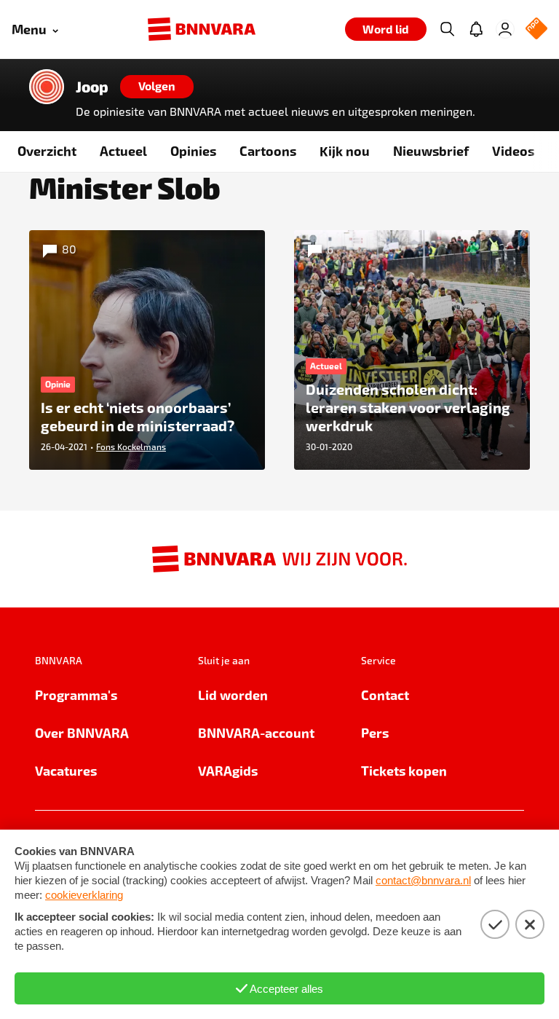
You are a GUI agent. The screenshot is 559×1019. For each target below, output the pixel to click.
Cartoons (267, 150)
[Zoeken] (447, 29)
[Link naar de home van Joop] (46, 86)
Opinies (193, 150)
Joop (92, 86)
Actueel (123, 150)
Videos (513, 150)
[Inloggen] (505, 29)
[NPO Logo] (536, 29)
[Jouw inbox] (476, 29)
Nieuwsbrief (431, 150)
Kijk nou (345, 150)
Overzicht (46, 150)
